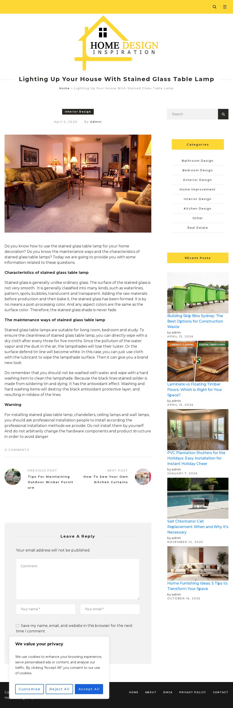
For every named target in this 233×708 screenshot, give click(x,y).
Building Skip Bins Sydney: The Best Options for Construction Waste (195, 321)
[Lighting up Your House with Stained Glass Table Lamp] (78, 183)
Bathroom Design (198, 160)
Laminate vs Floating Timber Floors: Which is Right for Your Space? (194, 389)
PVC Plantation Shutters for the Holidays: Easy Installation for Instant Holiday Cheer (196, 458)
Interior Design (78, 111)
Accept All (89, 689)
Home (64, 88)
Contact (220, 692)
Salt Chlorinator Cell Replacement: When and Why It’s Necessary (197, 526)
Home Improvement (198, 189)
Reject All (59, 689)
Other (197, 218)
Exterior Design (197, 180)
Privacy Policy (192, 692)
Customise (30, 689)
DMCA (167, 692)
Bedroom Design (197, 170)
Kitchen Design (198, 208)
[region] (59, 667)
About (151, 692)
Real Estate (197, 227)
